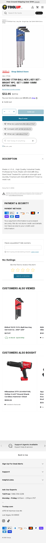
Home (4, 20)
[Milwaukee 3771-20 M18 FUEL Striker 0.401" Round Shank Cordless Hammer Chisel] (19, 373)
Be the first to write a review (11, 89)
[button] (37, 7)
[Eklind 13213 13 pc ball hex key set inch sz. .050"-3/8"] (19, 308)
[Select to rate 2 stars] (18, 270)
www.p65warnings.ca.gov (16, 195)
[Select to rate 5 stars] (33, 270)
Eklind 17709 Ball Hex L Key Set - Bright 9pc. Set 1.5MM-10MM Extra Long (22, 22)
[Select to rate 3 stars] (23, 270)
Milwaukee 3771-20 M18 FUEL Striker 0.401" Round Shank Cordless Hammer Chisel (18, 394)
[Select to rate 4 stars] (28, 270)
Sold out (30, 112)
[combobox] (18, 13)
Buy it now (23, 118)
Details (37, 2)
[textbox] (23, 247)
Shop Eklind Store (20, 72)
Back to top (23, 455)
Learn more (35, 252)
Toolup (9, 537)
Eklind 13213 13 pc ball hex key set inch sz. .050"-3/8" (18, 328)
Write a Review (23, 276)
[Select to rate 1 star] (12, 270)
